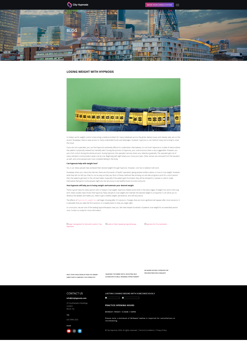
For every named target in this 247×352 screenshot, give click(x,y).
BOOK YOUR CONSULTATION (159, 5)
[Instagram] (74, 331)
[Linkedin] (80, 331)
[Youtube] (69, 331)
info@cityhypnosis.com (76, 298)
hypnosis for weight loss (87, 200)
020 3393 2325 (72, 319)
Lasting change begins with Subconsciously (130, 293)
